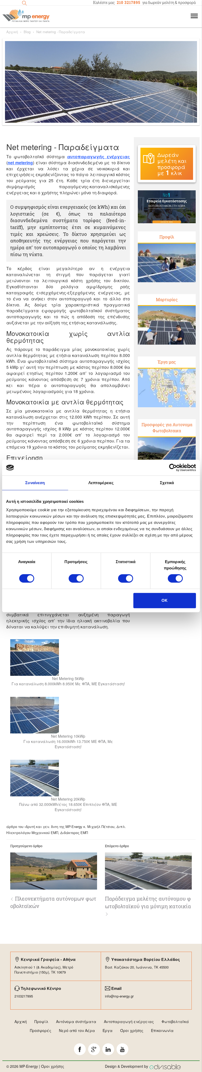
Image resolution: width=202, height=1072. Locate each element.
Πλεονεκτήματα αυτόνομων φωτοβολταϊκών (53, 902)
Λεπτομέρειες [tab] (101, 482)
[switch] (76, 578)
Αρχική (12, 31)
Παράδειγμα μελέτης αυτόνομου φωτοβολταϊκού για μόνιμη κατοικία (148, 902)
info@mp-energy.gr (119, 996)
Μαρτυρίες (167, 299)
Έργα (108, 1030)
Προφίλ (166, 237)
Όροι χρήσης (131, 1030)
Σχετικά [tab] (167, 482)
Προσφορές (40, 1030)
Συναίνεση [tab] (35, 482)
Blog (27, 31)
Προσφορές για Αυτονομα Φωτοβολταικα (167, 427)
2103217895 (23, 996)
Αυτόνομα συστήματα (76, 1021)
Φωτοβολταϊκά (175, 1021)
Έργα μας (167, 362)
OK (164, 600)
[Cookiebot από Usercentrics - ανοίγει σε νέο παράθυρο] (173, 468)
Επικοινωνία (162, 1030)
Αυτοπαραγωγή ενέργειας (129, 1021)
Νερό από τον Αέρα (77, 1030)
